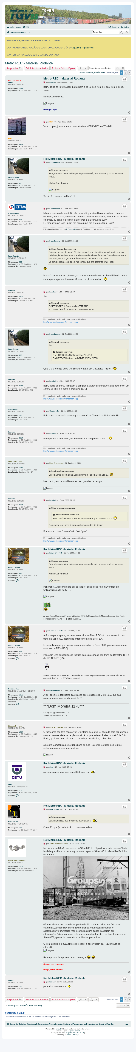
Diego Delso (70, 1033)
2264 (21, 296)
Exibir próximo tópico (63, 68)
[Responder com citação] (124, 79)
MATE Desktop (73, 1035)
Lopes (10, 82)
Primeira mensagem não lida (92, 72)
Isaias (10, 980)
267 (20, 986)
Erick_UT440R (14, 567)
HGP (10, 138)
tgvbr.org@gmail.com (83, 47)
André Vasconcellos (17, 860)
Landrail (11, 290)
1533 (21, 88)
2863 (21, 145)
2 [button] (125, 72)
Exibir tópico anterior (37, 68)
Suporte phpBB (74, 1031)
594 (20, 220)
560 (20, 183)
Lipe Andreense (15, 462)
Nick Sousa (13, 822)
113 (20, 790)
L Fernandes (13, 214)
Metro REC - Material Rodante (29, 63)
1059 (21, 695)
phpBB (58, 1029)
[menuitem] (25, 27)
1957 (21, 468)
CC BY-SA (80, 1033)
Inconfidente (13, 177)
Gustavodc (13, 409)
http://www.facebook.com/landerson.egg (60, 322)
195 (20, 828)
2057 (21, 866)
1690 (21, 416)
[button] (129, 72)
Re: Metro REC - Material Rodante (64, 158)
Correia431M (13, 689)
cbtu (10, 784)
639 (20, 573)
